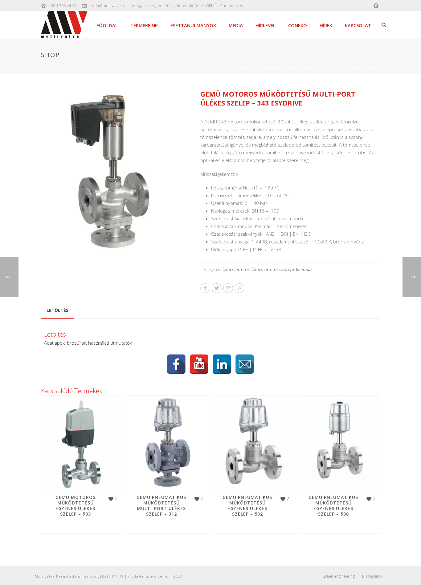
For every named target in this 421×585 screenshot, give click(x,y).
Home (203, 68)
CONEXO (297, 25)
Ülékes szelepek (236, 269)
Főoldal (107, 25)
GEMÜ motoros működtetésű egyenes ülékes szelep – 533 (75, 505)
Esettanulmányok (193, 25)
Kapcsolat (358, 25)
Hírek (326, 25)
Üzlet (220, 68)
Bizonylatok (372, 576)
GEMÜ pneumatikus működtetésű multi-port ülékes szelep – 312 (161, 505)
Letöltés (57, 310)
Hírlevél (265, 25)
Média (236, 25)
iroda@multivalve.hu (108, 5)
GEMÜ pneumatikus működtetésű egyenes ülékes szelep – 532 (247, 505)
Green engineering (338, 576)
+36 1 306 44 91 (62, 5)
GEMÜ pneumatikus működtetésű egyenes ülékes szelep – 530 (333, 505)
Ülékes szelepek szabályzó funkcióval (281, 269)
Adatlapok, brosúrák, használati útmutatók (88, 343)
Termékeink (144, 25)
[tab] (57, 310)
